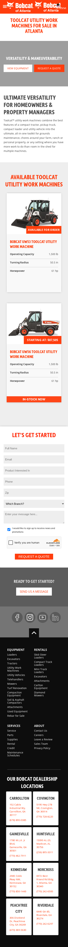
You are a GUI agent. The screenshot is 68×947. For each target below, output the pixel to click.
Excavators (13, 659)
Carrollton (19, 798)
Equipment (15, 650)
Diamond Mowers (39, 694)
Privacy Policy (42, 748)
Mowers (12, 683)
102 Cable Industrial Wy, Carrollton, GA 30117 (18, 809)
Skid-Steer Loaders (40, 656)
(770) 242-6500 (44, 891)
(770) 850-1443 (18, 891)
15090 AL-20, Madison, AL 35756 (43, 843)
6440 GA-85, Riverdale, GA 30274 (44, 915)
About (39, 726)
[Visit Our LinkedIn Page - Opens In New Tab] (55, 617)
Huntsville (45, 833)
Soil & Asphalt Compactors (15, 701)
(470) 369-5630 (18, 929)
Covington (45, 798)
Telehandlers (15, 679)
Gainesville (19, 833)
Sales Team (41, 743)
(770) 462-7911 (18, 855)
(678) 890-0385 (18, 820)
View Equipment (18, 68)
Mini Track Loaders (40, 670)
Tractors (12, 663)
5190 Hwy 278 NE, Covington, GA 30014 (44, 808)
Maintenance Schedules (15, 754)
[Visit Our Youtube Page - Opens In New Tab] (42, 617)
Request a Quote (49, 68)
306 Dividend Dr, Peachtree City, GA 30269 (18, 921)
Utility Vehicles (16, 675)
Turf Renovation (17, 688)
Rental (11, 743)
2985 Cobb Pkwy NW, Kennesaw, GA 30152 (18, 881)
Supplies (12, 739)
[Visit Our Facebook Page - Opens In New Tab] (17, 617)
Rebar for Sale (15, 715)
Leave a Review (43, 739)
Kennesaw (19, 869)
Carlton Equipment (41, 686)
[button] (56, 6)
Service (11, 730)
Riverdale (45, 905)
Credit (11, 748)
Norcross (45, 869)
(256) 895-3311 (44, 852)
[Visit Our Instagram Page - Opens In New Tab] (29, 617)
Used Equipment (17, 711)
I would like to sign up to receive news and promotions (33, 530)
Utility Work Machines (14, 669)
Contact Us (40, 730)
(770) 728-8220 (44, 816)
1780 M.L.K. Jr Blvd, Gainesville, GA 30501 (18, 845)
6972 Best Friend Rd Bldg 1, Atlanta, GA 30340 (44, 881)
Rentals (40, 650)
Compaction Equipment (14, 694)
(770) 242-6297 (44, 923)
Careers (39, 735)
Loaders (12, 654)
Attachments (15, 707)
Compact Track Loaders (43, 663)
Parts (10, 735)
